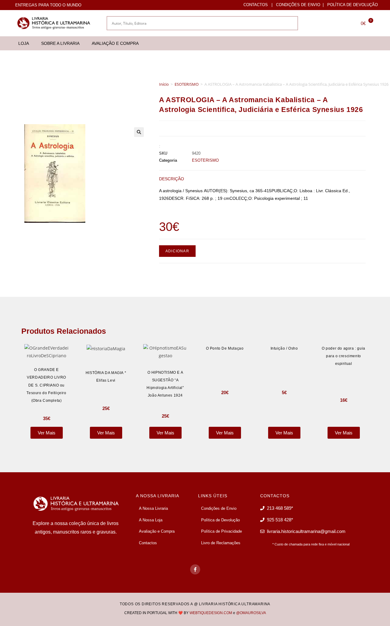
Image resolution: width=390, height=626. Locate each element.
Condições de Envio (298, 4)
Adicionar (177, 251)
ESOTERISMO (187, 84)
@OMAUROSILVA (251, 613)
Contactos (255, 4)
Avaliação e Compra (115, 43)
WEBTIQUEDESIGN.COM (211, 613)
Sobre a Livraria (60, 43)
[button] (139, 132)
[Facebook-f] (195, 569)
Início (164, 84)
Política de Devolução (352, 4)
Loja (23, 43)
